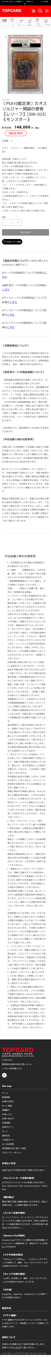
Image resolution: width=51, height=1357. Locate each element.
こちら (6, 289)
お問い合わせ (8, 1118)
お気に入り (7, 1114)
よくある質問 (8, 1144)
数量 (4, 217)
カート (5, 1131)
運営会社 (6, 1135)
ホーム (5, 1092)
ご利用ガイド (30, 1)
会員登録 (6, 1122)
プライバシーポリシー (12, 1152)
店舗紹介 (6, 1110)
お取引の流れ (8, 1101)
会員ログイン (8, 1127)
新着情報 (6, 1097)
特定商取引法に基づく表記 (14, 1148)
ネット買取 (7, 1105)
